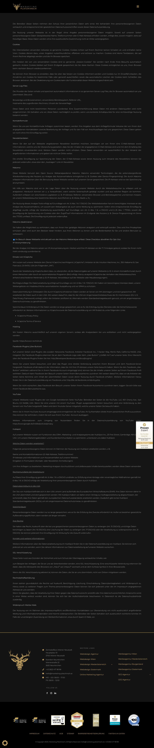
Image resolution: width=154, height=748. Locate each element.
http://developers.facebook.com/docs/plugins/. (71, 358)
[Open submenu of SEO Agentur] (150, 674)
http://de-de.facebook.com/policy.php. (83, 380)
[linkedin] (55, 693)
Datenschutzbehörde (131, 596)
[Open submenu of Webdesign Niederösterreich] (111, 664)
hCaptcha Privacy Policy (27, 316)
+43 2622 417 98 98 (53, 669)
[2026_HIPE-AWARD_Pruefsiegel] (58, 716)
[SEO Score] (134, 715)
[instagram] (51, 693)
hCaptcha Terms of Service (29, 321)
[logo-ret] (24, 3)
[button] (5, 743)
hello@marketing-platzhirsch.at (59, 673)
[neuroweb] (96, 714)
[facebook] (47, 693)
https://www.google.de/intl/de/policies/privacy (33, 424)
